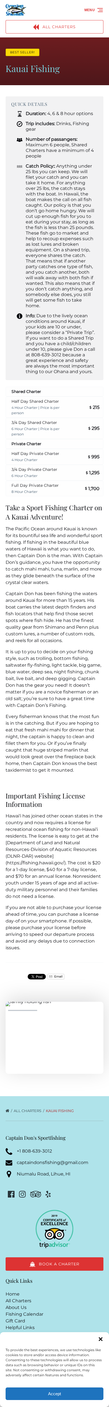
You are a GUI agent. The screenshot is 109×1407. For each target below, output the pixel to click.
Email (58, 976)
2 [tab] (54, 1010)
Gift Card (15, 1320)
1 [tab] (22, 1010)
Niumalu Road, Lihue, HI (43, 1174)
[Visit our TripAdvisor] (35, 1194)
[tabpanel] (54, 1034)
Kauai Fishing (60, 1110)
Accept (54, 1393)
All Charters (28, 1110)
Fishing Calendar (24, 1314)
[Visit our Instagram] (22, 1194)
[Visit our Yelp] (48, 1194)
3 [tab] (86, 1010)
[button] (100, 1339)
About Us (16, 1307)
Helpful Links (20, 1327)
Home (13, 1294)
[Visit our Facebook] (11, 1194)
